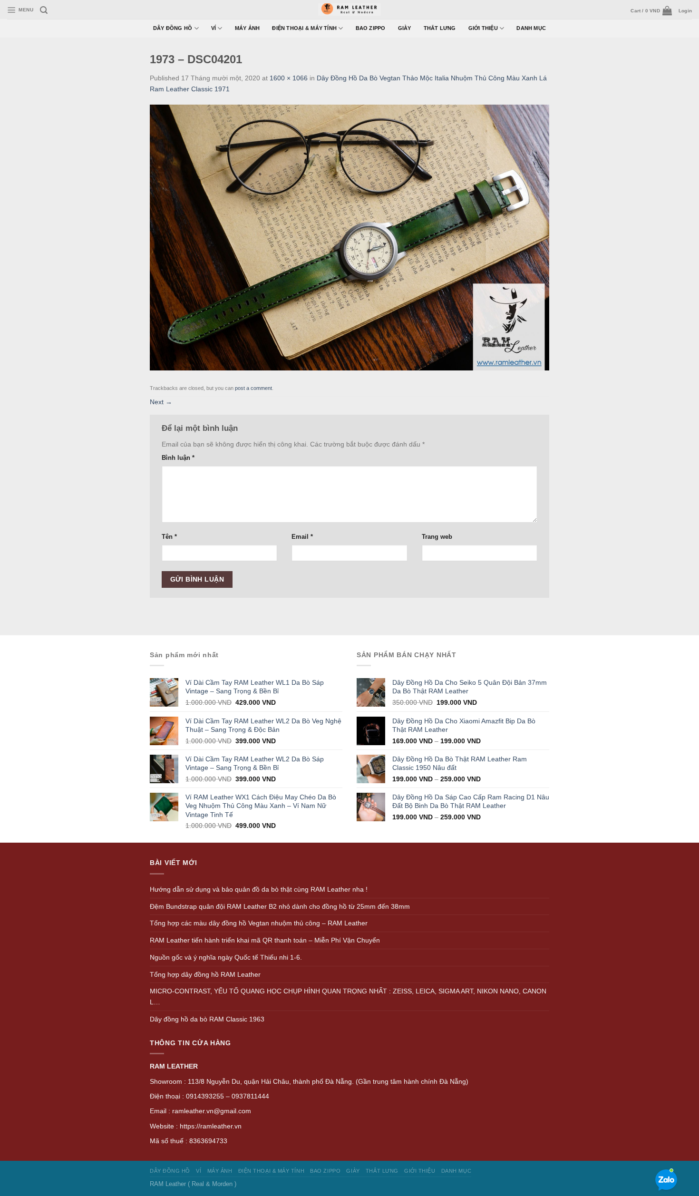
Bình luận (178, 457)
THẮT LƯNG (440, 28)
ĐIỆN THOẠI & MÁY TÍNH (304, 28)
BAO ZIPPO (371, 28)
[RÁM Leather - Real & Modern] (349, 9)
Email (302, 536)
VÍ (213, 28)
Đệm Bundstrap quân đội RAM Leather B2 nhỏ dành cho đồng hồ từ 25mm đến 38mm (280, 906)
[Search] (44, 10)
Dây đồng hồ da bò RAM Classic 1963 (207, 1019)
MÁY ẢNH (247, 28)
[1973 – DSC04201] (349, 237)
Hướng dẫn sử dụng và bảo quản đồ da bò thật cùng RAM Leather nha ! (259, 889)
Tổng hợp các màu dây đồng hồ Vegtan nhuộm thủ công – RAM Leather (259, 923)
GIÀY (404, 28)
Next (161, 402)
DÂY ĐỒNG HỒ (173, 28)
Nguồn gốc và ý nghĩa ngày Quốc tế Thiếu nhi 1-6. (226, 957)
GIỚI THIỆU (483, 28)
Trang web (437, 536)
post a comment (253, 388)
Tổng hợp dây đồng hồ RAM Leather (205, 974)
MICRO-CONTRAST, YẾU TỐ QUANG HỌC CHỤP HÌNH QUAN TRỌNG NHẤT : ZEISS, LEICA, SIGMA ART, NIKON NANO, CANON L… (348, 996)
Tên (169, 536)
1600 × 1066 (289, 78)
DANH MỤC (531, 28)
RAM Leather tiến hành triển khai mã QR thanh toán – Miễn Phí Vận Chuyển (265, 940)
